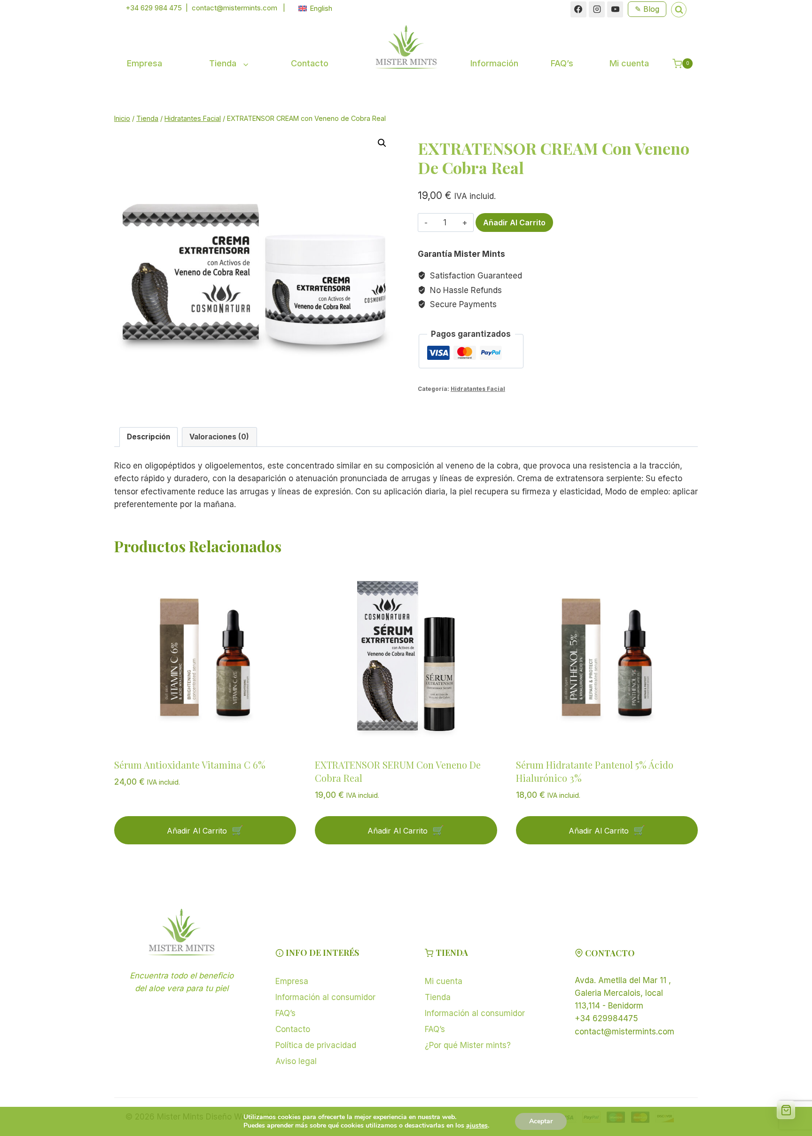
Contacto (309, 63)
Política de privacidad (315, 1045)
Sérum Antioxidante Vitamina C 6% (189, 764)
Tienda (438, 997)
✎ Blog (647, 9)
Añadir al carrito (514, 222)
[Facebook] (578, 9)
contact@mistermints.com (234, 7)
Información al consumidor (325, 997)
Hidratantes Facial (478, 388)
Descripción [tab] (148, 436)
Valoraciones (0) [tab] (219, 436)
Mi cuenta (629, 63)
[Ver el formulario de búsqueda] (679, 9)
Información (494, 63)
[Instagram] (597, 9)
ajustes (477, 1125)
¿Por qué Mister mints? (468, 1045)
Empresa (144, 63)
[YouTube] (615, 9)
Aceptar (541, 1121)
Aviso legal (296, 1061)
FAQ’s (562, 63)
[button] (382, 143)
